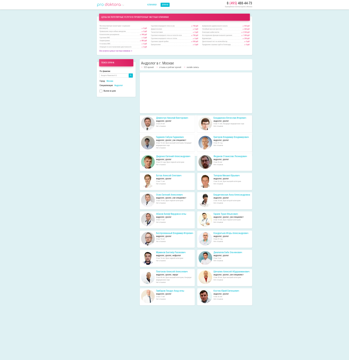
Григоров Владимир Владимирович (231, 137)
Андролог (118, 85)
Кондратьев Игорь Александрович (230, 233)
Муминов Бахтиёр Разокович (171, 252)
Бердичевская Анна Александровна (231, 194)
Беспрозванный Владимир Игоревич (174, 233)
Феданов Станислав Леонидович (230, 156)
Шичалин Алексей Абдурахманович (231, 271)
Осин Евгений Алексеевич (169, 194)
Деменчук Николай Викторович (172, 118)
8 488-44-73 (239, 3)
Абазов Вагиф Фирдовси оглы (171, 214)
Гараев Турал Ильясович (225, 214)
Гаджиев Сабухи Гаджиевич (170, 137)
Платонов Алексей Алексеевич (172, 271)
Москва (109, 81)
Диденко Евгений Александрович (173, 156)
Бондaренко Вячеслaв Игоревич (229, 118)
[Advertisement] (196, 93)
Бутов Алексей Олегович (168, 175)
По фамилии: (105, 71)
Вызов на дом (109, 91)
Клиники (152, 4)
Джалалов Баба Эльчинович (227, 252)
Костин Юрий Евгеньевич (226, 291)
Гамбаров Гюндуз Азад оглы (170, 291)
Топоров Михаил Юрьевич (226, 175)
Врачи (165, 4)
